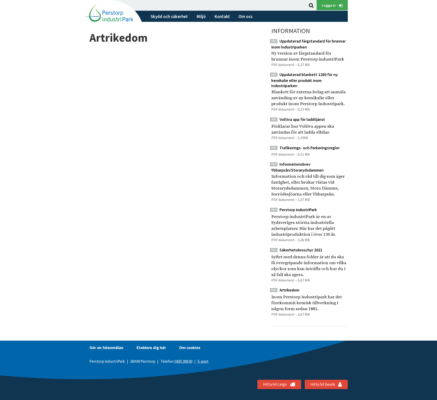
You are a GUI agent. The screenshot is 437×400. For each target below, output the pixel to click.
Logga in (329, 5)
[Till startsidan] (111, 12)
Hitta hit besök (323, 384)
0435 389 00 (183, 361)
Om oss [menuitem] (246, 16)
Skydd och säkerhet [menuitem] (169, 16)
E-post (203, 361)
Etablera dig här (151, 347)
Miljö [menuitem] (201, 16)
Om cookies (189, 347)
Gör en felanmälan (106, 347)
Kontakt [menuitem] (222, 16)
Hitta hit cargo (275, 384)
